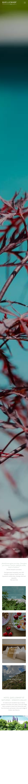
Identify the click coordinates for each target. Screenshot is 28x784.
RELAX (13, 597)
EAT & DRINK (14, 623)
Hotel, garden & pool (14, 600)
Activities (14, 676)
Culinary (14, 626)
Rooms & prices (14, 653)
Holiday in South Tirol (14, 679)
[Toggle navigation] (25, 2)
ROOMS (14, 650)
